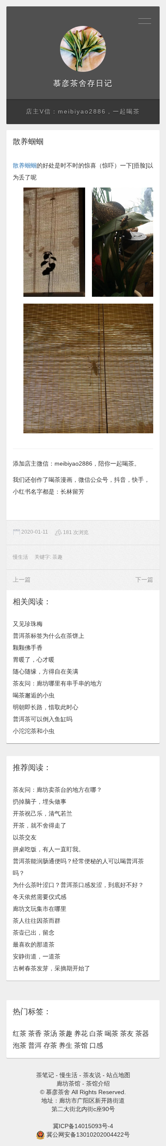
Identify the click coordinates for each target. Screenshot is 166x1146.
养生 (65, 1045)
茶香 (35, 1033)
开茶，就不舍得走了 (39, 825)
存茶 (50, 1045)
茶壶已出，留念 (33, 932)
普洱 (35, 1045)
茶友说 (92, 1075)
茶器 (142, 1033)
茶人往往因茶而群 (36, 920)
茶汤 (50, 1033)
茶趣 (57, 557)
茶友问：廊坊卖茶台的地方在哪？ (57, 789)
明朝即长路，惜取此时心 (45, 707)
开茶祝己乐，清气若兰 (42, 813)
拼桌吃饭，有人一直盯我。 (48, 849)
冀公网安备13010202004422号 (88, 1134)
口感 (96, 1045)
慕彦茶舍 (70, 83)
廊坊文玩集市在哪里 (39, 908)
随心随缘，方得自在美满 (45, 671)
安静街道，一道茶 (36, 956)
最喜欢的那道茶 (33, 944)
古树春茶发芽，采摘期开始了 (51, 968)
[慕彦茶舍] (83, 49)
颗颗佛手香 (28, 647)
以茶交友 (25, 837)
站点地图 (118, 1075)
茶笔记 (45, 1075)
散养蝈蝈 (25, 165)
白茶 (96, 1033)
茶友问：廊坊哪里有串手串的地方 (57, 683)
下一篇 (144, 579)
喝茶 (111, 1033)
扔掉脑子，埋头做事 (39, 801)
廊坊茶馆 (68, 1083)
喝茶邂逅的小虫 (33, 695)
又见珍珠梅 (28, 623)
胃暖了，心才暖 (33, 659)
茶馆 (81, 1045)
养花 (81, 1033)
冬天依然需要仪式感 (39, 896)
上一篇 (22, 579)
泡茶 (19, 1045)
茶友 (127, 1033)
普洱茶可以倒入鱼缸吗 (42, 719)
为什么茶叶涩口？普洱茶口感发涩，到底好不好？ (78, 885)
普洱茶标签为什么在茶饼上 (48, 635)
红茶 (19, 1033)
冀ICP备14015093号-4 (83, 1126)
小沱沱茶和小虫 (33, 731)
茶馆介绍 (98, 1083)
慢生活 (20, 557)
